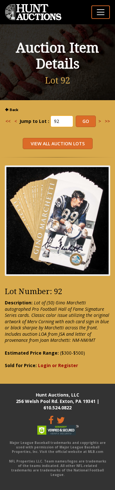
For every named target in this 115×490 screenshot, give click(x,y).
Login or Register (58, 365)
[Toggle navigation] (100, 12)
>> (107, 121)
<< (8, 121)
